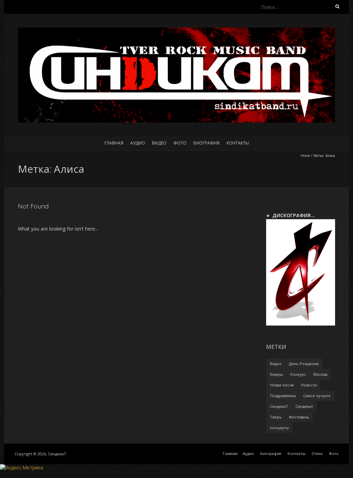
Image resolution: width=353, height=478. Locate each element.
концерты (279, 427)
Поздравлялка (283, 395)
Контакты (237, 143)
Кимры (276, 374)
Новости (309, 384)
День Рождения (304, 363)
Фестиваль (299, 416)
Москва (320, 374)
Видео (159, 143)
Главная (113, 143)
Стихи (317, 453)
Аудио (137, 143)
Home (305, 155)
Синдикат (304, 406)
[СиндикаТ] (176, 31)
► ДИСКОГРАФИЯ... (290, 215)
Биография (206, 143)
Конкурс (298, 374)
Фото (179, 143)
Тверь (276, 416)
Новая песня (282, 384)
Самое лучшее (317, 395)
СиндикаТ (279, 406)
